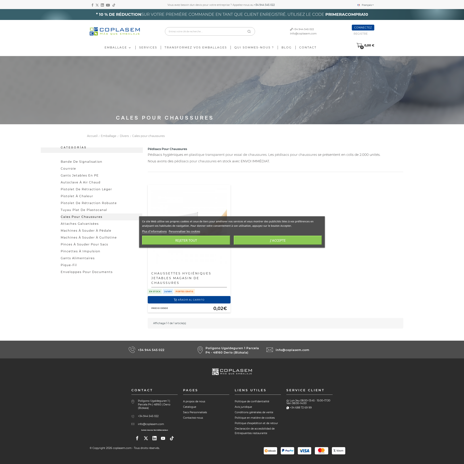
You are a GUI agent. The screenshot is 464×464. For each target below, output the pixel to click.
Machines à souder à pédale (86, 230)
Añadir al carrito (191, 299)
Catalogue (189, 406)
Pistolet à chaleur (77, 196)
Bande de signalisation (81, 161)
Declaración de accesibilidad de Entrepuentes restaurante (255, 431)
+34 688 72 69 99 (301, 407)
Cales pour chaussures (81, 217)
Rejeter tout (186, 240)
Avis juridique (243, 406)
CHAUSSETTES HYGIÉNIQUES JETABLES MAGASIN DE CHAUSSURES (181, 278)
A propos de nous (194, 401)
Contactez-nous (193, 417)
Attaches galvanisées (80, 223)
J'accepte (278, 240)
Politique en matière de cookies (255, 417)
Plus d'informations (154, 231)
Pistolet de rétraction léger (86, 189)
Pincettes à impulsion (80, 251)
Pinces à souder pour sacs (84, 244)
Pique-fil (69, 265)
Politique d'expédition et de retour (256, 423)
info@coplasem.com (303, 33)
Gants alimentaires (78, 258)
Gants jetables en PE (80, 175)
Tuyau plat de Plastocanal (84, 210)
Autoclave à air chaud (81, 182)
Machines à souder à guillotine (89, 237)
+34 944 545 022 (264, 5)
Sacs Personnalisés (195, 412)
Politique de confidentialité (252, 401)
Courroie (68, 168)
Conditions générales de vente (254, 412)
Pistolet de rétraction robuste (89, 203)
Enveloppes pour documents (87, 272)
